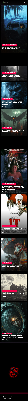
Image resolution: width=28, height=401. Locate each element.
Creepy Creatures (7, 98)
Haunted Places (7, 262)
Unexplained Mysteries (9, 72)
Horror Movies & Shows (9, 183)
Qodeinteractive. (7, 398)
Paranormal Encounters (9, 44)
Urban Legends (7, 127)
